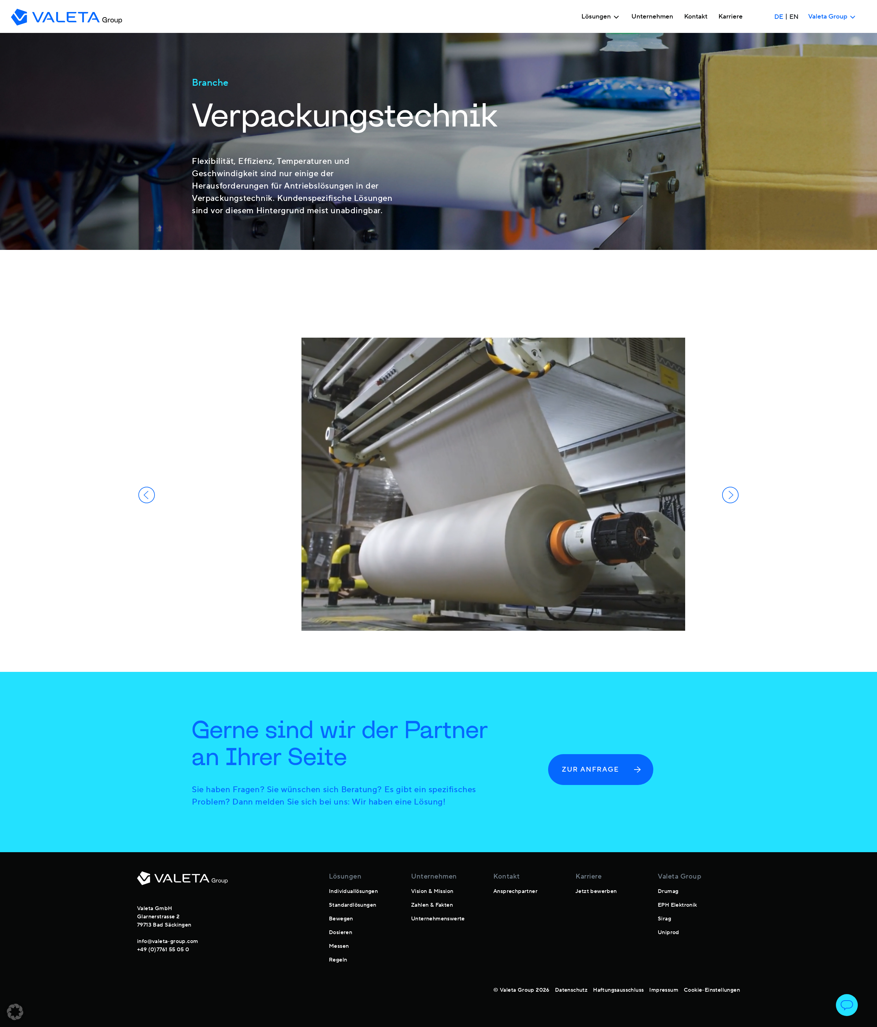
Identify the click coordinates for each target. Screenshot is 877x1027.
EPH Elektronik (677, 905)
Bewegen (341, 918)
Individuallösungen (353, 891)
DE (778, 17)
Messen (339, 946)
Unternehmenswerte (438, 918)
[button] (15, 1012)
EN (794, 17)
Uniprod (668, 932)
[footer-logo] (182, 882)
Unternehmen (652, 17)
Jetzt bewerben (596, 891)
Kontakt (695, 17)
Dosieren (340, 932)
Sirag (664, 918)
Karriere (730, 17)
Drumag (668, 891)
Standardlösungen (352, 905)
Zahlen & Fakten (432, 905)
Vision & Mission (432, 891)
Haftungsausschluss (618, 990)
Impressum (663, 990)
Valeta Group (679, 876)
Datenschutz (571, 990)
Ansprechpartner (515, 891)
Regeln (338, 959)
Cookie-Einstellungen (712, 990)
